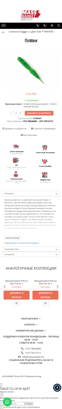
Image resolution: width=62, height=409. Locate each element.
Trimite (29, 403)
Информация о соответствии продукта (21, 243)
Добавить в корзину (39, 113)
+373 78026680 (32, 348)
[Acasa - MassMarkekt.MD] (31, 15)
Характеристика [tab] (11, 249)
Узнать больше (12, 238)
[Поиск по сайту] (59, 25)
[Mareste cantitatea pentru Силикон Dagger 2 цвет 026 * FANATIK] (20, 113)
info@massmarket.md (32, 356)
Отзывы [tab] (9, 254)
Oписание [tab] (8, 193)
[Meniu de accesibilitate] (57, 388)
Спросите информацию (44, 128)
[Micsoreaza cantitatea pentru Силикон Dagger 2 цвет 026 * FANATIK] (12, 113)
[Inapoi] (2, 32)
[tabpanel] (31, 70)
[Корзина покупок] (52, 25)
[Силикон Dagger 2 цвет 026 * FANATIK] (31, 70)
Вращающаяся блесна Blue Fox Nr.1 (16, 282)
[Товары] (3, 26)
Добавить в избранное (15, 128)
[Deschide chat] (1, 385)
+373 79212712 (32, 352)
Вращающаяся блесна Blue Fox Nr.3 (45, 282)
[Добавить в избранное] (16, 303)
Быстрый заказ (30, 135)
